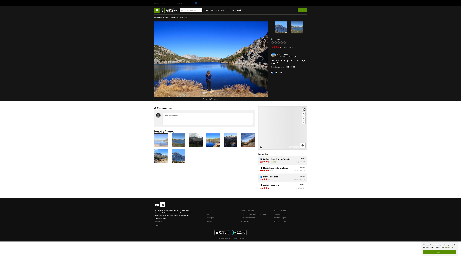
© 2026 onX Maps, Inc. (224, 238)
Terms (235, 238)
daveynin (278, 67)
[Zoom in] (303, 119)
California (157, 17)
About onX (159, 222)
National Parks (280, 221)
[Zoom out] (303, 122)
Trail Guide (209, 10)
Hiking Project (280, 211)
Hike (170, 3)
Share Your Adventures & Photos (254, 214)
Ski (188, 3)
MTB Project (246, 221)
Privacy (242, 238)
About (209, 211)
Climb (156, 3)
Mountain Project (248, 218)
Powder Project (280, 218)
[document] (439, 249)
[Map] (282, 127)
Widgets (210, 218)
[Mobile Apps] (239, 10)
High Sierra (166, 17)
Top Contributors (248, 211)
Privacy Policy (449, 247)
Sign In (302, 10)
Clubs (209, 221)
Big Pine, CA (293, 57)
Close (439, 252)
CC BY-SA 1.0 (290, 67)
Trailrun (179, 3)
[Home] (166, 10)
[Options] (302, 145)
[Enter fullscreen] (303, 109)
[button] (272, 72)
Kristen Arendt (283, 54)
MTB (163, 3)
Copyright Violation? (211, 99)
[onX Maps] (160, 207)
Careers (158, 225)
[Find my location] (303, 114)
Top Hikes (231, 10)
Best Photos (220, 10)
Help (209, 214)
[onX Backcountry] (200, 3)
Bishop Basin (183, 17)
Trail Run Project (281, 214)
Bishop (174, 17)
